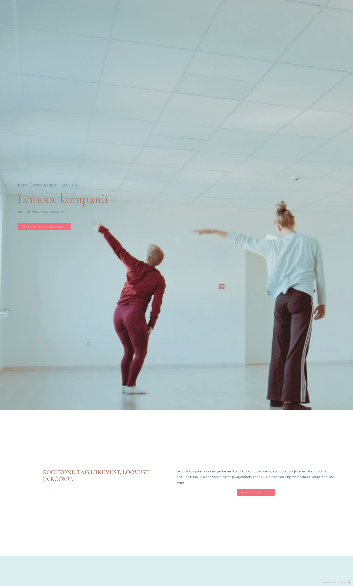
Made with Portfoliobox (333, 582)
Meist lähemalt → (256, 492)
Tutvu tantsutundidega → (44, 226)
